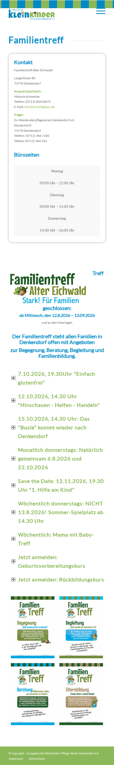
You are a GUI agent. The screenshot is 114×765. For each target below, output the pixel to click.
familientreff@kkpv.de (39, 107)
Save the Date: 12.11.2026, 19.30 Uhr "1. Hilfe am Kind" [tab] (61, 485)
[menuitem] (98, 10)
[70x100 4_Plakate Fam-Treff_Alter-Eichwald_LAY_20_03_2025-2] (81, 627)
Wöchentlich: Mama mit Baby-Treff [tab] (56, 538)
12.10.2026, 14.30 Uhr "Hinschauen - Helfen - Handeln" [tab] (59, 400)
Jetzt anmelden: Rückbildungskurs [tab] (61, 579)
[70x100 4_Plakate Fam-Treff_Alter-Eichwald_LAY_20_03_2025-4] (81, 694)
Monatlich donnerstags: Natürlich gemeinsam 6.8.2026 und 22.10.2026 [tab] (60, 458)
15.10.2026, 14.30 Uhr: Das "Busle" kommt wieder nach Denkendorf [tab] (54, 427)
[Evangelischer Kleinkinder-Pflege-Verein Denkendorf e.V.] (47, 10)
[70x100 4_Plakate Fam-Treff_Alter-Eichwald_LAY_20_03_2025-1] (32, 627)
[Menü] (98, 10)
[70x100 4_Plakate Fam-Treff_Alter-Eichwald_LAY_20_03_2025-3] (32, 694)
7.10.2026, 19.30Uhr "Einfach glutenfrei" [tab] (56, 378)
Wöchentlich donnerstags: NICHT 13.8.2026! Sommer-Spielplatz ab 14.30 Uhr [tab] (60, 512)
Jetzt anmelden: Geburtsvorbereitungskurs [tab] (51, 561)
